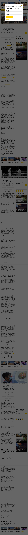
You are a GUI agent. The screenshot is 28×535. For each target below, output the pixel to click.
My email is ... (7, 10)
